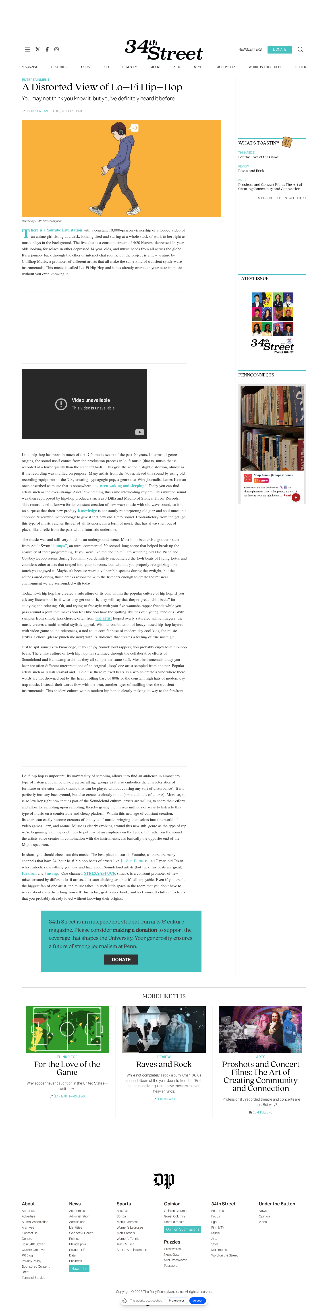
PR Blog (27, 1255)
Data (72, 1255)
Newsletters (250, 49)
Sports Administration (132, 1250)
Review (243, 166)
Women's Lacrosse (130, 1227)
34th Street (223, 1204)
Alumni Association (35, 1222)
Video (263, 1222)
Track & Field (125, 1244)
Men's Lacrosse (128, 1222)
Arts (177, 67)
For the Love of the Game (258, 157)
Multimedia (226, 67)
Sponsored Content (36, 1266)
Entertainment (36, 80)
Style (198, 67)
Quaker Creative (33, 1250)
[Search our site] (300, 50)
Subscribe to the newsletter (281, 198)
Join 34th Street (33, 1244)
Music (155, 67)
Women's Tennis (128, 1239)
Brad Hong (28, 221)
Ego (106, 67)
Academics (77, 1211)
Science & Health (81, 1233)
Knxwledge (87, 510)
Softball (122, 1216)
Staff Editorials (174, 1222)
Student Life (77, 1250)
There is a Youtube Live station (57, 230)
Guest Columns (175, 1216)
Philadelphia (77, 1244)
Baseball (122, 1211)
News (75, 1204)
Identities (75, 1227)
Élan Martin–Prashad (69, 1096)
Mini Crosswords (175, 1260)
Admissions (77, 1222)
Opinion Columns (176, 1211)
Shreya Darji (166, 1099)
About (28, 1204)
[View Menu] (27, 50)
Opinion (172, 1204)
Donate (279, 49)
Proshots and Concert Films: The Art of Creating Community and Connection (270, 187)
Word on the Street (265, 67)
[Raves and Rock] (164, 1029)
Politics (74, 1239)
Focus (84, 67)
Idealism (29, 873)
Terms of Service (33, 1278)
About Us (28, 1211)
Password (171, 1266)
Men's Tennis (126, 1233)
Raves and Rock (251, 171)
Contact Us (29, 1233)
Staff (25, 1272)
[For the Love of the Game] (67, 1029)
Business (75, 1261)
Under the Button (277, 1204)
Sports (124, 1204)
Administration (79, 1216)
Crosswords (172, 1249)
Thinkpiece (246, 153)
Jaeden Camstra (134, 861)
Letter (300, 67)
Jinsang (51, 873)
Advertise (28, 1216)
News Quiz (171, 1254)
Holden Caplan (37, 111)
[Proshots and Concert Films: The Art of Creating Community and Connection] (260, 1029)
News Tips (79, 1268)
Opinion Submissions (182, 1229)
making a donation (135, 930)
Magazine (30, 67)
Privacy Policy (31, 1261)
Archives (28, 1227)
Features (58, 67)
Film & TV (129, 67)
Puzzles (172, 1242)
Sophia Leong (262, 1112)
